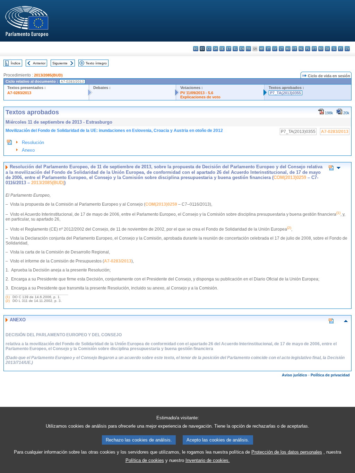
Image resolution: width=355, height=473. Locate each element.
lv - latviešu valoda (274, 48)
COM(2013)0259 (290, 177)
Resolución (33, 142)
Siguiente (60, 63)
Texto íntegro (96, 63)
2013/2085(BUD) (48, 75)
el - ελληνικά (235, 48)
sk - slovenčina (327, 48)
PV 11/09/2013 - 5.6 (196, 93)
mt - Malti (294, 48)
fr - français (248, 48)
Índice (15, 63)
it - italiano (268, 48)
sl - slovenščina (334, 48)
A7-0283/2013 (19, 93)
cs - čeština (208, 48)
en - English (241, 48)
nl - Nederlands (301, 48)
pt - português (314, 48)
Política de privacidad (330, 375)
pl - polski (307, 48)
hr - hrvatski (261, 48)
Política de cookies (144, 460)
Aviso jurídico (294, 375)
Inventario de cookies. (207, 460)
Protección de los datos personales (286, 452)
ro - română (320, 48)
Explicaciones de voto (200, 97)
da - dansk (215, 48)
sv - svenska (347, 48)
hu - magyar (288, 48)
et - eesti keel (228, 48)
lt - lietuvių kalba (281, 48)
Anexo (28, 150)
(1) (8, 297)
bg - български (195, 48)
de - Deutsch (222, 48)
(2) (8, 301)
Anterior (39, 63)
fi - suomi (340, 48)
